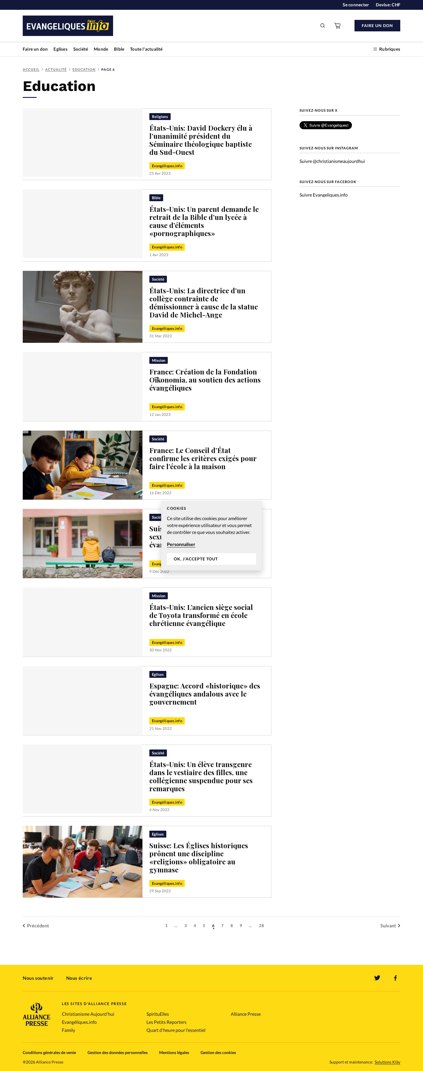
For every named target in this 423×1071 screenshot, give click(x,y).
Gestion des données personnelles (117, 1052)
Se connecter (356, 4)
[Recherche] (323, 26)
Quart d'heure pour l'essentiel (175, 1030)
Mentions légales (174, 1052)
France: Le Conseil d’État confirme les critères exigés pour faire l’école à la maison (203, 458)
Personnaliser (181, 544)
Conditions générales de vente (49, 1052)
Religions (160, 116)
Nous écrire (79, 978)
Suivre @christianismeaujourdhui (332, 161)
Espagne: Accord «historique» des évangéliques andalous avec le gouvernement (204, 693)
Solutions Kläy (387, 1062)
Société (80, 49)
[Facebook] (395, 978)
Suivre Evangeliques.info (324, 194)
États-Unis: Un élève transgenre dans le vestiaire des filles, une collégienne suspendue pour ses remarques (201, 776)
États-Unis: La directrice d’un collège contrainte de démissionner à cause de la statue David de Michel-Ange (203, 302)
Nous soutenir (38, 978)
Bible (119, 49)
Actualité (56, 69)
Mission (158, 360)
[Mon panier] (338, 25)
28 (261, 925)
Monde (101, 49)
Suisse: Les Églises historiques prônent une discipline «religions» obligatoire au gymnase (198, 857)
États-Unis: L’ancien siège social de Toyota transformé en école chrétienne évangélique (201, 615)
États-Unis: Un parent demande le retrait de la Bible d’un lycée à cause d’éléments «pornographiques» (204, 221)
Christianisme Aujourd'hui (88, 1014)
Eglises (60, 49)
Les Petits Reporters (166, 1022)
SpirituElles (157, 1014)
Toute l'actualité (146, 49)
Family (68, 1030)
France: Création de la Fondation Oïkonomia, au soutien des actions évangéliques (205, 379)
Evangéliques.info (167, 165)
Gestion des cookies (218, 1052)
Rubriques (389, 49)
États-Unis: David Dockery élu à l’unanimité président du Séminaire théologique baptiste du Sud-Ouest (200, 140)
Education (84, 69)
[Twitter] (377, 978)
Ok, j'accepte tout (196, 558)
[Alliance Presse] (36, 1026)
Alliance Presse (246, 1014)
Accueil (31, 69)
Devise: (388, 4)
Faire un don (35, 49)
